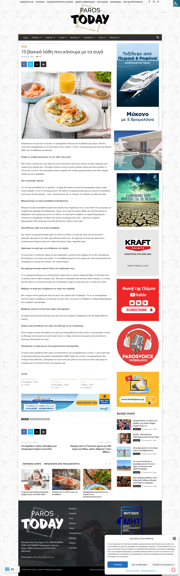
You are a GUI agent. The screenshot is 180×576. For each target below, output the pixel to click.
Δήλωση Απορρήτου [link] (148, 571)
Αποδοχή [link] (117, 564)
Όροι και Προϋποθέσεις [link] (133, 2)
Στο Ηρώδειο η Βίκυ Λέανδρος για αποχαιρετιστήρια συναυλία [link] (39, 447)
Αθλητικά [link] (114, 37)
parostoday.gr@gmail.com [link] (43, 557)
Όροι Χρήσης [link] (102, 2)
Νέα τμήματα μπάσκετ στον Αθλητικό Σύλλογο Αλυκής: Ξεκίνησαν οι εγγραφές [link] (145, 480)
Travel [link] (61, 37)
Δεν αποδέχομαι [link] (139, 564)
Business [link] (74, 37)
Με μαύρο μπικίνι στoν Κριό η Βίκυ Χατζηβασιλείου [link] (145, 449)
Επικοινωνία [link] (115, 2)
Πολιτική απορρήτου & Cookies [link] (60, 2)
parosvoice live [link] (26, 2)
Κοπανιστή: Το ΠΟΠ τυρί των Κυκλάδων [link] (65, 493)
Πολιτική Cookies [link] (132, 571)
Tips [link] (32, 419)
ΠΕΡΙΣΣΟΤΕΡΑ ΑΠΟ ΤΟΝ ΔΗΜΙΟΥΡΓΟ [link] (62, 463)
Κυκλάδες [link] (88, 37)
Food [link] (101, 37)
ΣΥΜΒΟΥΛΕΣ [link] (45, 419)
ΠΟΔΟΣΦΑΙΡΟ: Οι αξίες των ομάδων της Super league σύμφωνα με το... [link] (145, 423)
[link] (176, 3)
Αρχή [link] (25, 37)
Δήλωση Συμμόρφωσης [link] (85, 2)
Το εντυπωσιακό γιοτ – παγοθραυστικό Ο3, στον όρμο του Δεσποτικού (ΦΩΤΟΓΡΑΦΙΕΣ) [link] (144, 465)
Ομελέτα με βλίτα (28, 379)
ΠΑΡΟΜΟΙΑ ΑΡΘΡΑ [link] (32, 463)
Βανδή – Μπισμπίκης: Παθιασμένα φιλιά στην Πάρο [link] (146, 435)
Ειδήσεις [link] (35, 37)
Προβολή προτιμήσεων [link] (163, 564)
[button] (174, 538)
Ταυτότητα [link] (40, 2)
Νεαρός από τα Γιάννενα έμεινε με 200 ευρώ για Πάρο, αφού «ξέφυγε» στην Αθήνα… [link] (90, 448)
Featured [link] (72, 513)
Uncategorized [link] (75, 533)
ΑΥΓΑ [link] (37, 419)
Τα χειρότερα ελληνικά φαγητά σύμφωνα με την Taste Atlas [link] (34, 493)
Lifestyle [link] (49, 37)
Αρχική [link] (23, 44)
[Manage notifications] (173, 570)
